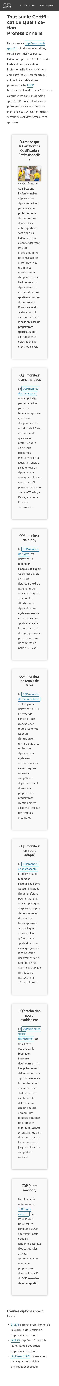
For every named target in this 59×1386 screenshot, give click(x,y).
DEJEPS (15, 1340)
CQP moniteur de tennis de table (28, 696)
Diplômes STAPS (20, 1356)
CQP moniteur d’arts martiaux (28, 391)
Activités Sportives (28, 5)
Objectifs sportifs (46, 5)
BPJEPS (15, 1324)
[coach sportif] (7, 6)
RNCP (30, 85)
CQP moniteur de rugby (28, 551)
